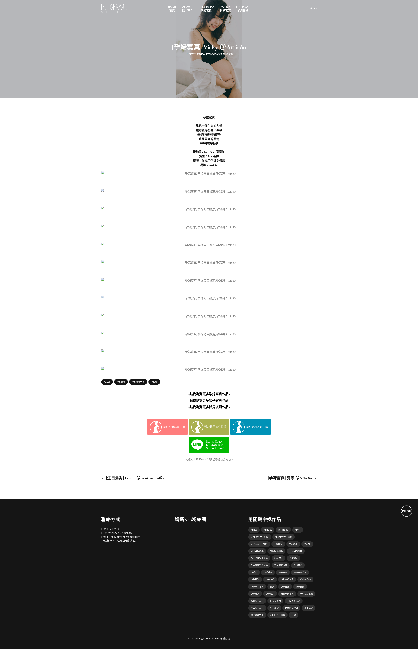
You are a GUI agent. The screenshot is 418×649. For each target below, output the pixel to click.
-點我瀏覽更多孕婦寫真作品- (209, 394)
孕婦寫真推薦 (138, 381)
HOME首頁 (172, 8)
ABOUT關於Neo (187, 8)
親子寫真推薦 (257, 614)
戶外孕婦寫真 (287, 579)
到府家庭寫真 (276, 551)
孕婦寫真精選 (226, 53)
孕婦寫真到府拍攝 (259, 565)
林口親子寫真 (257, 607)
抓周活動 (255, 593)
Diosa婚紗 (283, 529)
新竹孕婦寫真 (287, 593)
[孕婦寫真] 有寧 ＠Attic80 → (292, 478)
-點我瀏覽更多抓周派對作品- (209, 407)
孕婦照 (154, 381)
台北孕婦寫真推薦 (259, 558)
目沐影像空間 (291, 607)
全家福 (307, 543)
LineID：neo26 (110, 529)
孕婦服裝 (298, 565)
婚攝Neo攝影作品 (197, 53)
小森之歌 (270, 579)
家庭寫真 (283, 572)
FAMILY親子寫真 (225, 8)
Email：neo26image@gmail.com (120, 537)
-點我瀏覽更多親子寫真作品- (209, 401)
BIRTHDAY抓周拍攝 (243, 8)
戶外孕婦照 (305, 579)
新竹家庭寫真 (306, 593)
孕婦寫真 (121, 381)
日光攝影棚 (275, 600)
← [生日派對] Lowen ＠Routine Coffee (133, 478)
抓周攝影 (300, 586)
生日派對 (274, 607)
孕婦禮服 (268, 572)
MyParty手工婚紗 (259, 543)
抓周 (272, 586)
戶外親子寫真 (257, 586)
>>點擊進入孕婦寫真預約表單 (118, 540)
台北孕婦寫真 (295, 551)
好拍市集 (278, 558)
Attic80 (107, 381)
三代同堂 (278, 543)
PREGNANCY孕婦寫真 (206, 8)
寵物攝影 (255, 579)
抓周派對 (270, 593)
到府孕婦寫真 (257, 551)
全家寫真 (293, 543)
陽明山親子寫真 (277, 614)
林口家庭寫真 (293, 600)
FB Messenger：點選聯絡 (116, 533)
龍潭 (293, 614)
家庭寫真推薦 (300, 572)
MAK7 (297, 529)
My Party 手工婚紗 (259, 536)
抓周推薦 (285, 586)
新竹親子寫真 (257, 600)
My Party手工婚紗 (283, 536)
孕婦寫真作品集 (213, 53)
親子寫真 (308, 607)
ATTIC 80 (268, 529)
